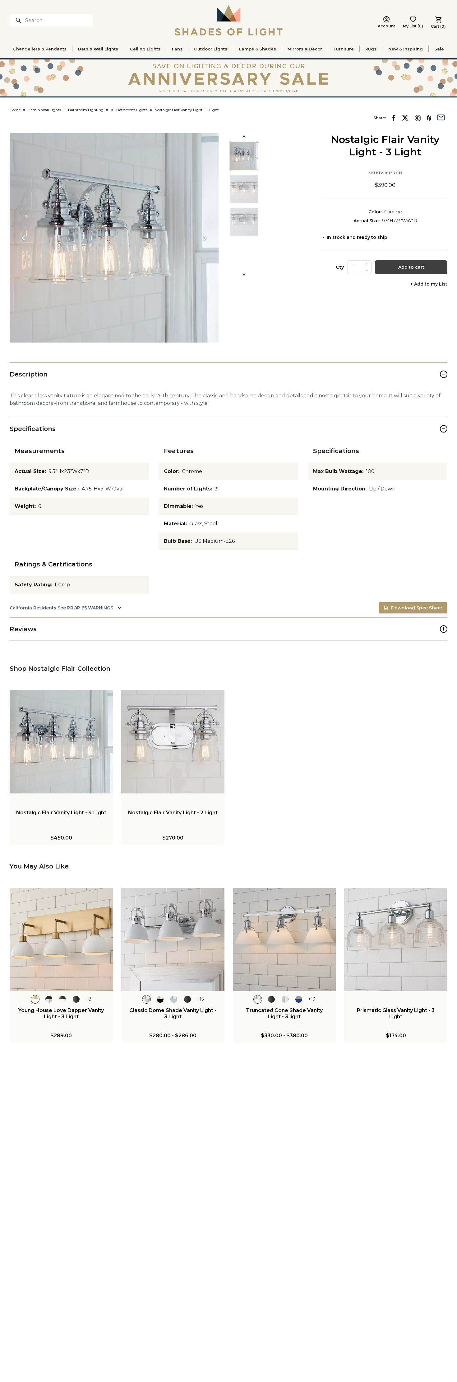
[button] (114, 238)
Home (15, 109)
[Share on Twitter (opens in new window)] (405, 117)
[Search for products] (19, 20)
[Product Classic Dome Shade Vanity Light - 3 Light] (172, 939)
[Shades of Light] (229, 20)
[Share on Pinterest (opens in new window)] (418, 118)
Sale (439, 48)
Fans (177, 48)
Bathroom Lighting (86, 109)
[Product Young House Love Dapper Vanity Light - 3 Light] (61, 939)
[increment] (367, 264)
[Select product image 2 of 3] (244, 189)
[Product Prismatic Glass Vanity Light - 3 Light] (395, 939)
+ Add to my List (428, 284)
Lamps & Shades (257, 48)
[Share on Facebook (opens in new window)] (393, 118)
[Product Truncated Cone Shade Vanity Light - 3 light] (284, 939)
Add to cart (411, 267)
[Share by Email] (441, 116)
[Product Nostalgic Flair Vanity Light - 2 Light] (172, 741)
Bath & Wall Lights (98, 48)
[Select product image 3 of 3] (244, 222)
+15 (200, 999)
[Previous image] (23, 238)
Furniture (344, 48)
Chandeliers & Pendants (40, 48)
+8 (88, 999)
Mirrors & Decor (305, 48)
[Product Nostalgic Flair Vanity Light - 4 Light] (61, 741)
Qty (340, 267)
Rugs (370, 48)
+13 (311, 999)
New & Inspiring (405, 48)
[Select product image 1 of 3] (244, 156)
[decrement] (367, 270)
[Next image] (205, 238)
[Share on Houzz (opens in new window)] (429, 118)
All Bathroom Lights (129, 109)
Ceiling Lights (145, 48)
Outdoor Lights (210, 48)
